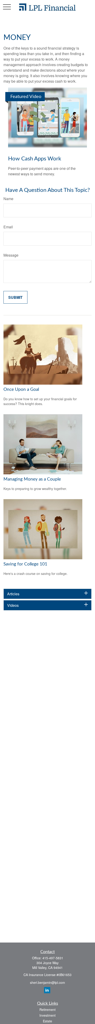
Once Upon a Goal (21, 389)
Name (8, 198)
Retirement (47, 1009)
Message (10, 255)
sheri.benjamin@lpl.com (47, 982)
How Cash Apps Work (34, 159)
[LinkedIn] (47, 990)
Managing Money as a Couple (32, 479)
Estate (47, 1021)
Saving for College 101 (25, 564)
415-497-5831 (52, 958)
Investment (47, 1015)
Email (8, 226)
